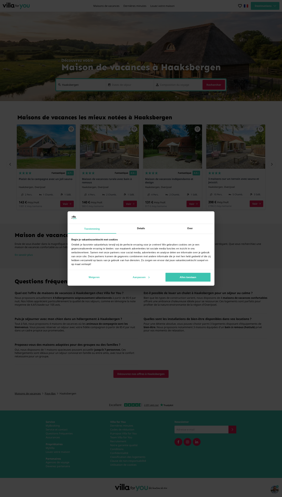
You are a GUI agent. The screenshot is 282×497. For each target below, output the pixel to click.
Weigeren (94, 277)
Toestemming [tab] (92, 228)
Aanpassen (139, 277)
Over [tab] (190, 228)
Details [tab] (141, 228)
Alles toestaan (188, 277)
